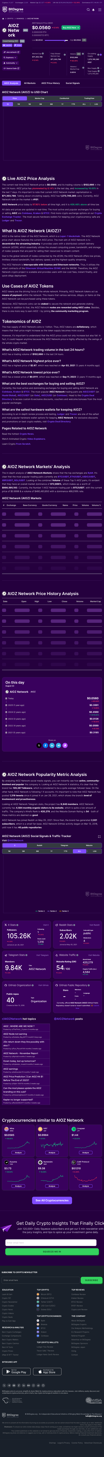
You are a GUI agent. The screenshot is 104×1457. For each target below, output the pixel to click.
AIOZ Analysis (11, 83)
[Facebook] (19, 1385)
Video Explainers (36, 438)
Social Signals (73, 83)
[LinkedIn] (24, 1385)
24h (78, 54)
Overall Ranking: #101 (10, 41)
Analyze (18, 1152)
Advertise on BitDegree (81, 1339)
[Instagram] (33, 1385)
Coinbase (27, 213)
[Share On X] (39, 745)
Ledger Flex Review (45, 1347)
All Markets (30, 83)
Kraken (37, 213)
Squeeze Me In (52, 1251)
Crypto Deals (7, 1317)
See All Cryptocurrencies (52, 1200)
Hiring (73, 1351)
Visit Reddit (95, 925)
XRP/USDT (7, 480)
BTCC (46, 213)
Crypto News (27, 433)
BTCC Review (76, 1302)
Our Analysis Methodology (82, 1328)
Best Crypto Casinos (10, 1343)
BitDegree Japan (78, 1347)
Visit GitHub (43, 985)
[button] (93, 10)
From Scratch (23, 443)
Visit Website (94, 955)
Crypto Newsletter (9, 1302)
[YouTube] (14, 1385)
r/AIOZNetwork (12, 1018)
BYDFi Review (77, 1306)
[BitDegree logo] (10, 1415)
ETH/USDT (75, 476)
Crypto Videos (8, 1313)
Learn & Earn (7, 1294)
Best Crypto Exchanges (11, 1332)
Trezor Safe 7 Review (45, 1351)
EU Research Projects (80, 1332)
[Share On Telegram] (58, 745)
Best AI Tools (7, 1347)
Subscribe (91, 1280)
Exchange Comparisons (11, 1336)
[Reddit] (38, 1385)
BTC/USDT (63, 476)
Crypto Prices (7, 1351)
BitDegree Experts (79, 1324)
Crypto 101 (6, 1298)
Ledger (6, 220)
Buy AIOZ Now (70, 27)
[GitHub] (43, 1385)
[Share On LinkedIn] (52, 745)
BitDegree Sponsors (79, 1343)
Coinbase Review (78, 1294)
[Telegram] (9, 1385)
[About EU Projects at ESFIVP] (12, 1399)
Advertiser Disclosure (93, 1443)
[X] (4, 1385)
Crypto (10, 19)
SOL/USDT (19, 480)
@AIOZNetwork (15, 840)
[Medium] (29, 1385)
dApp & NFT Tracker (10, 1355)
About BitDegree (78, 1320)
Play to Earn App (9, 1321)
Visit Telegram (42, 955)
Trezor (18, 220)
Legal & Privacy (63, 1443)
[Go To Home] (4, 18)
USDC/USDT (88, 476)
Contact (74, 1355)
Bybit (90, 472)
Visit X (46, 925)
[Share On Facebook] (45, 745)
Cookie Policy (77, 1443)
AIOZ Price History (50, 83)
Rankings (20, 19)
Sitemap (52, 1443)
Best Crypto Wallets (10, 1339)
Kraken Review (77, 1298)
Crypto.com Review (79, 1309)
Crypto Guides (8, 1306)
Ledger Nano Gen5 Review (48, 1354)
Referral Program (78, 1336)
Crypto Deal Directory (59, 421)
